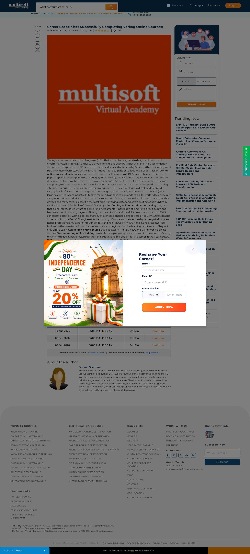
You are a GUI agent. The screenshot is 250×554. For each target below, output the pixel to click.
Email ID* (147, 276)
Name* (145, 263)
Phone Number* (151, 288)
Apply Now (164, 307)
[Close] (192, 249)
